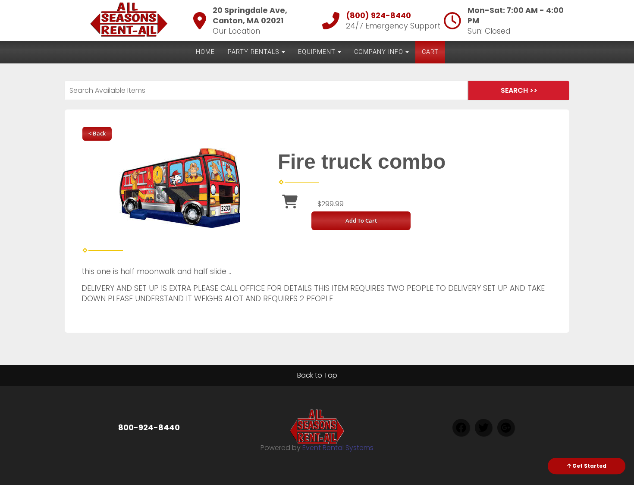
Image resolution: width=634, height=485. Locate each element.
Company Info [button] (378, 52)
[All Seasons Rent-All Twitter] (483, 427)
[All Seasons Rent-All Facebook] (461, 427)
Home (205, 52)
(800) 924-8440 (378, 15)
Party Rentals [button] (253, 52)
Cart (430, 52)
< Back (97, 133)
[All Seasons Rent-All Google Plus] (506, 427)
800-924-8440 (149, 427)
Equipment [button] (317, 52)
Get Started (588, 465)
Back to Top (317, 375)
